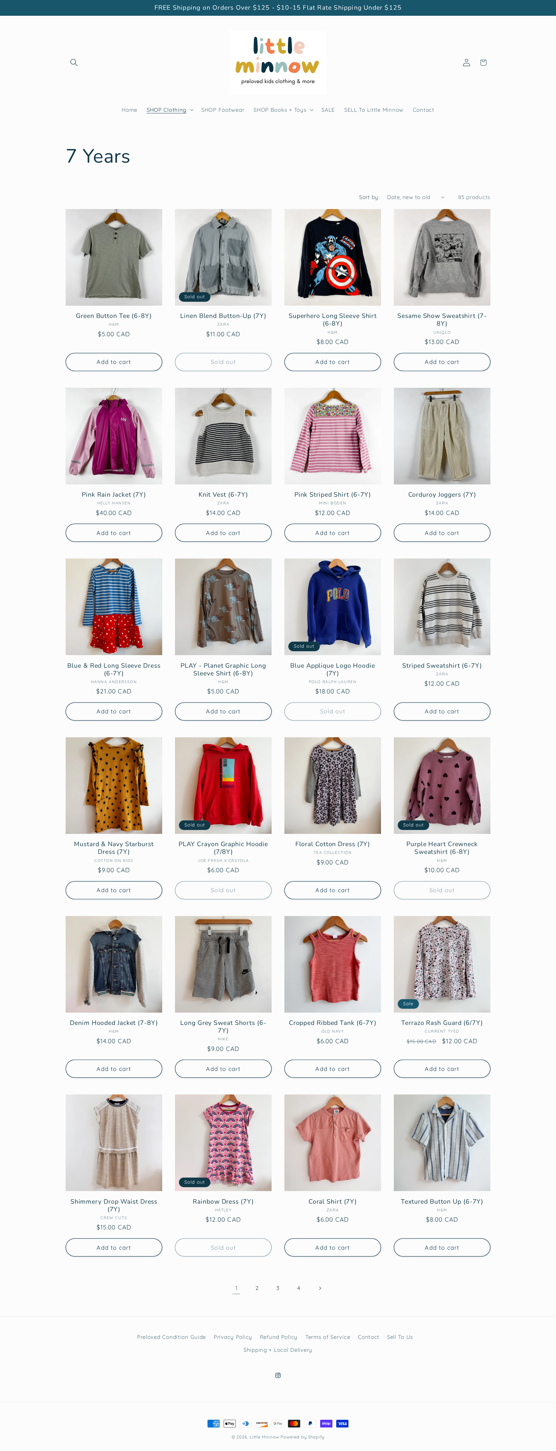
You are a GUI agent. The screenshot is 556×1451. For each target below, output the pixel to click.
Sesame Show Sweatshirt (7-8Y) (441, 320)
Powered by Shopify (302, 1436)
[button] (74, 62)
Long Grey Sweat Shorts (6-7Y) (223, 1027)
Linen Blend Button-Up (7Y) (223, 316)
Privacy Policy (233, 1336)
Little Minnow (264, 1436)
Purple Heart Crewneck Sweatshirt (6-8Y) (442, 848)
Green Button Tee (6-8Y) (114, 316)
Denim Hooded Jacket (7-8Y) (114, 1023)
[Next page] (319, 1288)
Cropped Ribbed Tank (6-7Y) (332, 1023)
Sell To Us (400, 1336)
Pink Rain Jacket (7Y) (114, 495)
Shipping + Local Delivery (278, 1349)
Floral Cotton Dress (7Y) (332, 844)
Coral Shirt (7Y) (333, 1202)
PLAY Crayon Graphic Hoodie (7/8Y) (223, 848)
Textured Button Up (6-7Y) (442, 1202)
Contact (368, 1336)
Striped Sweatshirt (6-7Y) (442, 666)
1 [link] (236, 1288)
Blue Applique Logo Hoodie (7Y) (332, 669)
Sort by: (369, 197)
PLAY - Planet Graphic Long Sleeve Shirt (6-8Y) (223, 669)
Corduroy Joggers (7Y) (442, 495)
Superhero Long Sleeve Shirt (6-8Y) (333, 320)
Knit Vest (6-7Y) (223, 495)
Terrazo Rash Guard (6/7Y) (442, 1023)
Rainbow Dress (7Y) (223, 1202)
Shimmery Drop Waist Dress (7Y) (114, 1205)
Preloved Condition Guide (171, 1336)
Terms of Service (327, 1336)
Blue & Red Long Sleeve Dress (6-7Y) (113, 669)
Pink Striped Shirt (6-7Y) (332, 495)
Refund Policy (279, 1336)
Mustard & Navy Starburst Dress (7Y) (114, 848)
